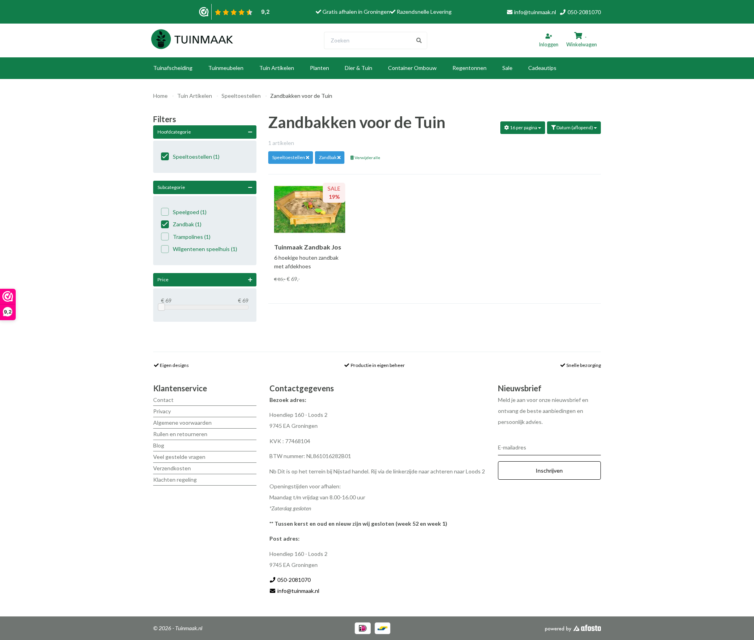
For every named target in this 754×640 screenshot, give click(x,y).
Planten (319, 67)
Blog (158, 445)
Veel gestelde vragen (179, 456)
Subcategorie (171, 187)
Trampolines (191, 236)
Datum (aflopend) (575, 127)
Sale (507, 67)
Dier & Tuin (358, 67)
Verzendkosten (172, 468)
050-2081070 (583, 12)
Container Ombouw (412, 67)
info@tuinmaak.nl (535, 12)
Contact (163, 399)
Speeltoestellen (241, 95)
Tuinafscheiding (172, 67)
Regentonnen (469, 67)
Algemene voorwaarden (182, 422)
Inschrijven (549, 470)
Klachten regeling (175, 479)
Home (160, 95)
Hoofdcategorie (174, 132)
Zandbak (187, 224)
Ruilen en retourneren (180, 434)
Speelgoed (190, 212)
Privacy (162, 411)
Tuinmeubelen (225, 67)
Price (162, 279)
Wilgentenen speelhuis (205, 249)
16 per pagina (523, 127)
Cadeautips (542, 67)
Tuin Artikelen (276, 67)
